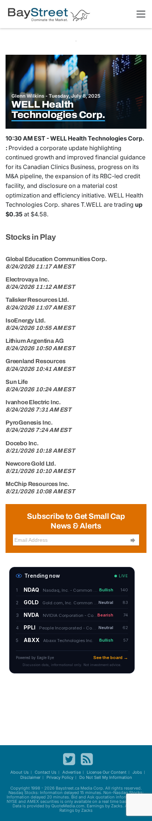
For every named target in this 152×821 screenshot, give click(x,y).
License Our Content (107, 772)
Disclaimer (30, 777)
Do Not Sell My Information (105, 777)
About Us (19, 772)
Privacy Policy (59, 777)
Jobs (137, 772)
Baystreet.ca (67, 788)
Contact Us (45, 772)
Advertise (71, 772)
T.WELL (91, 204)
